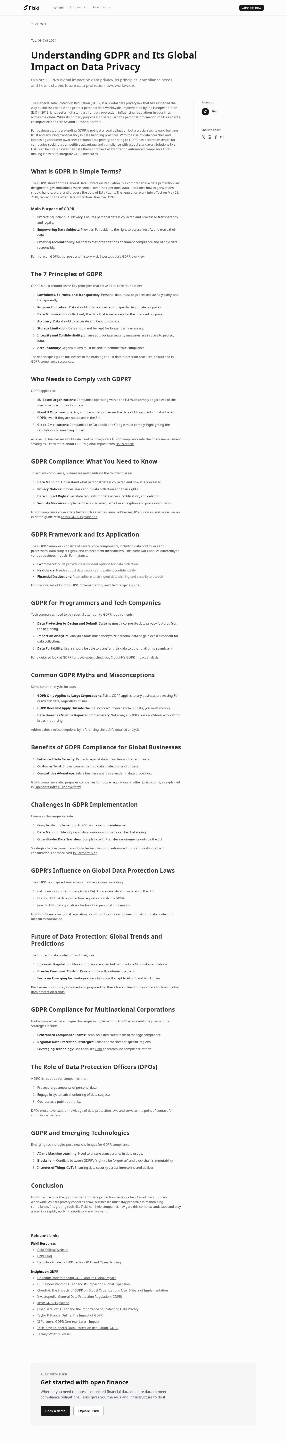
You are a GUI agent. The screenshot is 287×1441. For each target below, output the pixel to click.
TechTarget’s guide (125, 585)
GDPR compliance (44, 512)
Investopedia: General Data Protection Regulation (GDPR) (79, 1296)
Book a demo (55, 1411)
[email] (222, 137)
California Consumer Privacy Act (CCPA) (66, 891)
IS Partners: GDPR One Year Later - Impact (68, 1321)
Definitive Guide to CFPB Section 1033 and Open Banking (79, 1262)
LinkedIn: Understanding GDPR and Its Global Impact (76, 1278)
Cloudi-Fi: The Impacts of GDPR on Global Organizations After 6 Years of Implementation (102, 1290)
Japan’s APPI (46, 905)
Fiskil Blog (44, 1256)
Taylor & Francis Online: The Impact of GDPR (70, 1315)
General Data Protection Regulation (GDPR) (69, 103)
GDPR (82, 130)
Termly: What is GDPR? (53, 1334)
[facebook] (216, 137)
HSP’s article (125, 444)
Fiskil (34, 149)
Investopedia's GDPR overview (122, 256)
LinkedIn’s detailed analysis (120, 729)
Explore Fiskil (88, 1411)
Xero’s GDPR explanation (79, 517)
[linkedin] (210, 137)
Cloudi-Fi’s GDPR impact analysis (134, 657)
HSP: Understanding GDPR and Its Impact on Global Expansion (83, 1284)
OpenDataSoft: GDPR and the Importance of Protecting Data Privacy (87, 1309)
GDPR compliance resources (52, 361)
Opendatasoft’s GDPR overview (58, 787)
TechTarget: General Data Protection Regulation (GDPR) (78, 1328)
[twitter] (203, 137)
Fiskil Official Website (52, 1250)
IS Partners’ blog (85, 853)
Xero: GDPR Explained (53, 1303)
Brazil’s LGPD (47, 898)
